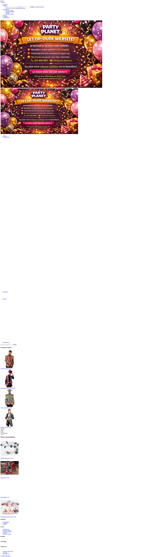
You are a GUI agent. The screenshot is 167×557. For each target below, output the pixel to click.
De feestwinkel (6, 17)
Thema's (5, 15)
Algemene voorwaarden (8, 551)
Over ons (5, 552)
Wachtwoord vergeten (39, 6)
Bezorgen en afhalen (10, 11)
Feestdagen (5, 16)
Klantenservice (6, 9)
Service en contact (9, 10)
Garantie (7, 12)
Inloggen (5, 5)
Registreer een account (20, 8)
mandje (3, 2)
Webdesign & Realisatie (6, 555)
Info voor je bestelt (9, 14)
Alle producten (6, 521)
